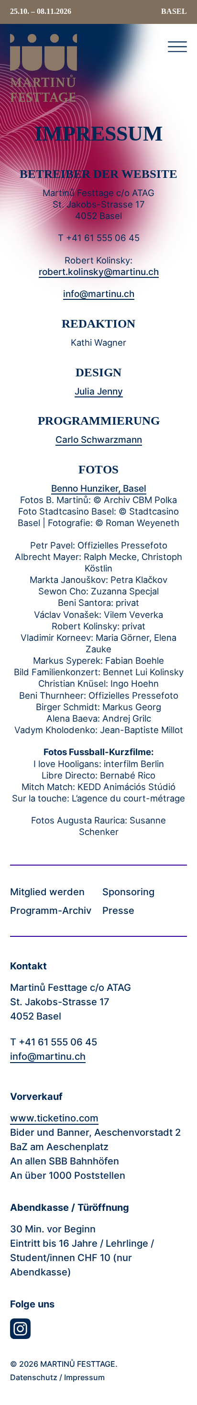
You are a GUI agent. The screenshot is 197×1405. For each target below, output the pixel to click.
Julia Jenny (99, 391)
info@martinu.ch (98, 293)
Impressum (84, 1377)
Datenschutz (33, 1377)
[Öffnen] (177, 46)
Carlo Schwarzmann (98, 439)
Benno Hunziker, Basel (98, 488)
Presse (118, 911)
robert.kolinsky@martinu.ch (99, 271)
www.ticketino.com (54, 1118)
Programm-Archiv (50, 911)
